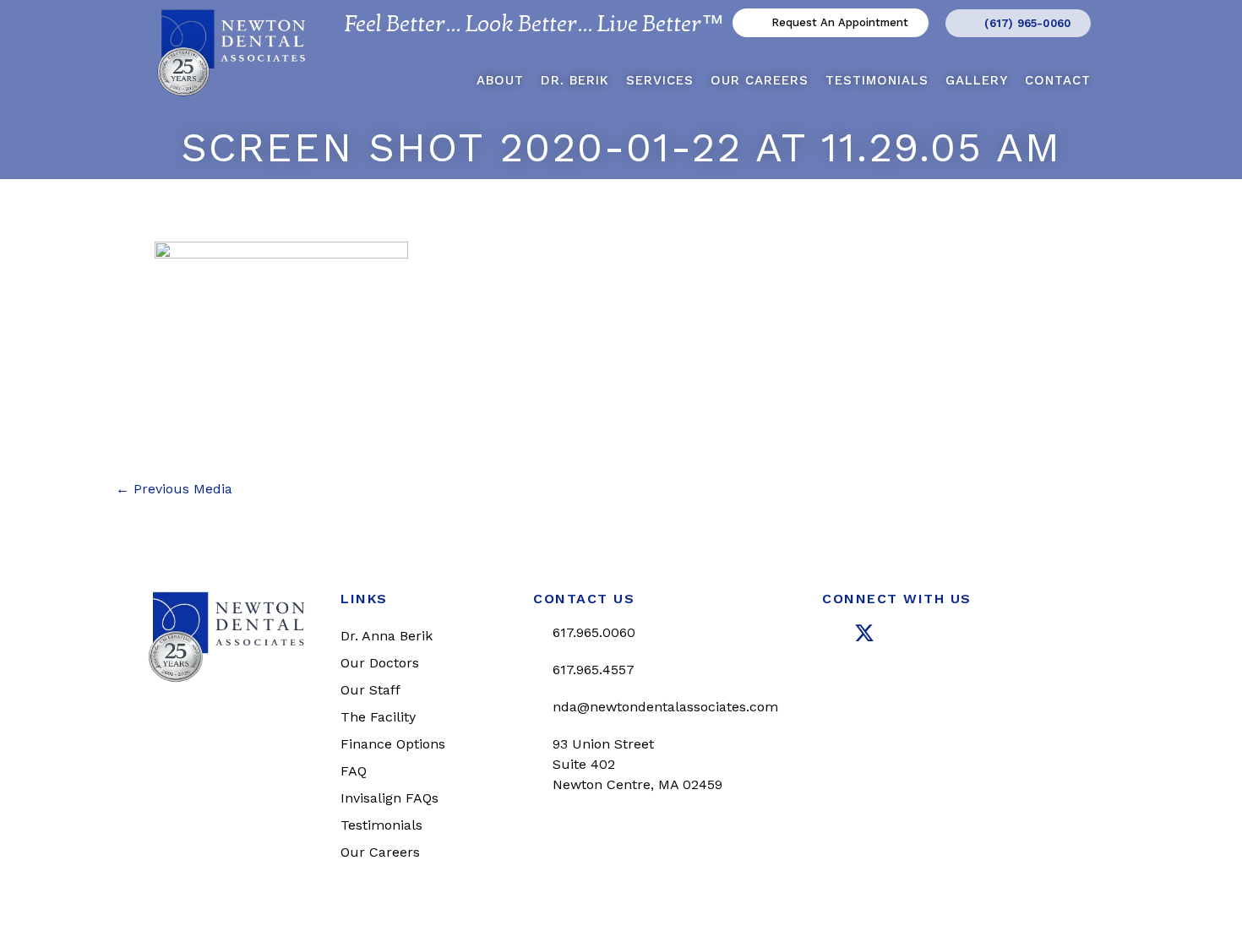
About (500, 80)
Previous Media (174, 489)
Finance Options (392, 744)
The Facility (378, 717)
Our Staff (370, 690)
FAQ (353, 771)
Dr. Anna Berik (386, 636)
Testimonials (877, 80)
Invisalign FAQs (389, 798)
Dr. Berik (575, 80)
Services (660, 80)
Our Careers (760, 80)
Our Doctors (379, 663)
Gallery (976, 80)
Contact (1058, 80)
